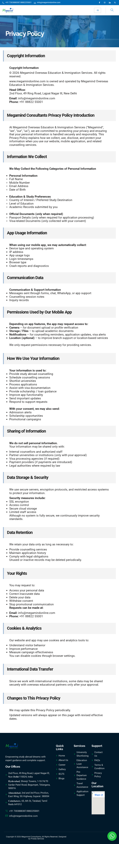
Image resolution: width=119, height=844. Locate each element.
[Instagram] (104, 2)
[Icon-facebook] (99, 2)
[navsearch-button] (110, 10)
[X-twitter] (114, 2)
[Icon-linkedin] (109, 2)
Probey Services (37, 839)
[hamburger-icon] (97, 10)
